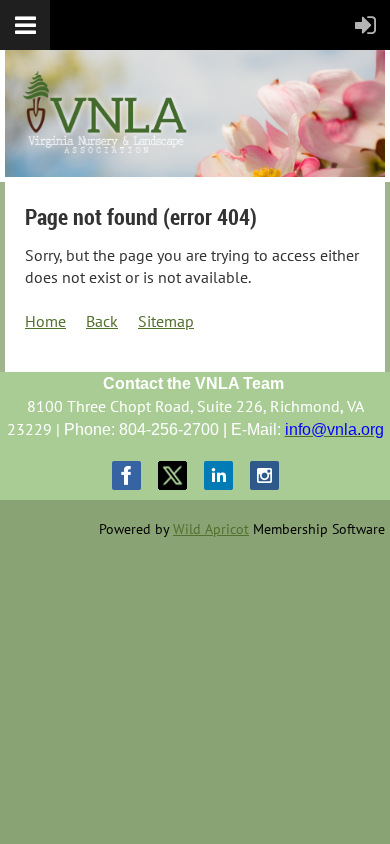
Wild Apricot (211, 529)
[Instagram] (264, 475)
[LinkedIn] (218, 475)
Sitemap (166, 321)
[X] (172, 475)
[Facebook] (126, 475)
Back (102, 321)
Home (45, 321)
